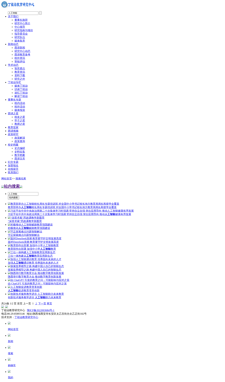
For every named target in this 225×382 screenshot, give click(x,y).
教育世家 (13, 127)
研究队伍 (19, 37)
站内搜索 (12, 186)
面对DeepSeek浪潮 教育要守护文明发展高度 (33, 242)
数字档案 (19, 155)
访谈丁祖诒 (21, 89)
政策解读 (19, 137)
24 (5, 303)
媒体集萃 (19, 40)
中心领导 (19, 26)
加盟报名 (13, 165)
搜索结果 (20, 178)
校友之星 (19, 117)
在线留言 (13, 169)
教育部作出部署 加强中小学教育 (32, 248)
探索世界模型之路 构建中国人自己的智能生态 (34, 269)
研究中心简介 (22, 23)
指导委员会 (21, 33)
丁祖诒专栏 (14, 82)
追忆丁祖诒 (21, 92)
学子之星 (19, 120)
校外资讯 (19, 58)
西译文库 (19, 158)
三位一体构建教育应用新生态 (30, 255)
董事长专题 (14, 99)
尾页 (49, 303)
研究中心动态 (22, 51)
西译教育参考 (22, 54)
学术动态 (13, 65)
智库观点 (19, 68)
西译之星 (13, 113)
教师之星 (19, 123)
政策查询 (19, 141)
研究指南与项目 (23, 30)
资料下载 (19, 75)
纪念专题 (13, 162)
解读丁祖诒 (21, 96)
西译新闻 (19, 47)
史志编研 (19, 148)
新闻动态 (13, 44)
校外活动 (19, 106)
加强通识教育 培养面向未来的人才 (33, 262)
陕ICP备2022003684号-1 (40, 310)
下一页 (42, 303)
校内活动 (19, 103)
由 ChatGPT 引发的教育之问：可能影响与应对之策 (37, 283)
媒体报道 (19, 110)
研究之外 (19, 78)
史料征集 (19, 151)
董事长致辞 (21, 19)
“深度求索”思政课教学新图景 (25, 221)
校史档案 (13, 144)
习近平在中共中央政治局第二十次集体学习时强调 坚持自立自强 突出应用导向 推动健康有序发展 (69, 214)
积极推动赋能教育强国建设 (29, 228)
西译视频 (13, 130)
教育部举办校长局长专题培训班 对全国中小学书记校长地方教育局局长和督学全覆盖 (62, 207)
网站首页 (6, 178)
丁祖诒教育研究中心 (26, 317)
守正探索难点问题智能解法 (24, 235)
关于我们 (13, 16)
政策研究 (13, 134)
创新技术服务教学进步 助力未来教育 (34, 297)
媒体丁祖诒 (21, 85)
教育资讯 (19, 71)
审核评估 (19, 61)
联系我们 (13, 172)
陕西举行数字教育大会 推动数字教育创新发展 (34, 276)
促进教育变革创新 (24, 290)
